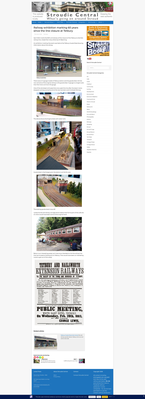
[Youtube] (35, 357)
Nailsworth (90, 106)
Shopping (89, 124)
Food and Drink (91, 99)
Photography (90, 117)
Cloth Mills (60, 22)
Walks (39, 22)
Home (34, 22)
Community (91, 22)
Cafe (88, 79)
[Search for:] (99, 67)
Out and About (49, 22)
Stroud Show (90, 134)
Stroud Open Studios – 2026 (40, 375)
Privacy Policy (57, 376)
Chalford (89, 84)
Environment (90, 94)
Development (90, 91)
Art (87, 76)
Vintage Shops (90, 142)
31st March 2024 (38, 34)
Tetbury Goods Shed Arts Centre (69, 335)
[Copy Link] (42, 357)
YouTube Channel (71, 22)
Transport (89, 139)
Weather (89, 152)
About (100, 22)
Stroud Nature (90, 132)
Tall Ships (89, 137)
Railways (46, 34)
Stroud (88, 127)
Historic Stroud (91, 101)
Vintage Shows (91, 144)
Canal (88, 81)
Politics (89, 119)
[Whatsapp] (40, 357)
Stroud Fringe (90, 129)
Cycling (89, 89)
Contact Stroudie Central (80, 375)
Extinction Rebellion (92, 96)
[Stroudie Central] (72, 20)
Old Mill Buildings (91, 112)
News (88, 109)
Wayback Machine (91, 149)
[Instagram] (37, 357)
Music (88, 104)
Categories (81, 22)
